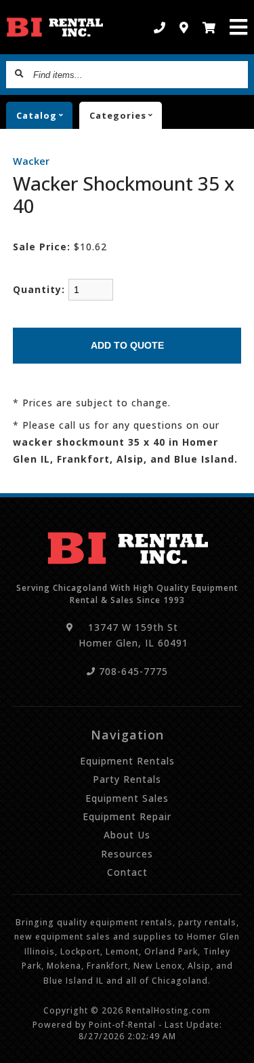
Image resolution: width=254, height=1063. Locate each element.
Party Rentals (127, 779)
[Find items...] (19, 74)
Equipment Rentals (127, 760)
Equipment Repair (127, 816)
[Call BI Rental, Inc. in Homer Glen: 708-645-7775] (160, 27)
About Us (127, 834)
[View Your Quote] (209, 27)
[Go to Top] (235, 1044)
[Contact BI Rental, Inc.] (184, 27)
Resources (127, 853)
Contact (127, 872)
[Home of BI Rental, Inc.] (54, 27)
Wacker (31, 161)
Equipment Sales (127, 798)
